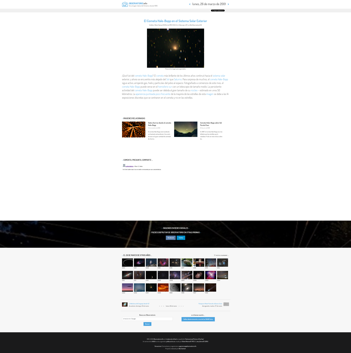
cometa (160, 75)
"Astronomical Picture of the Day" (194, 339)
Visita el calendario (221, 255)
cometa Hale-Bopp (143, 75)
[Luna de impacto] (175, 287)
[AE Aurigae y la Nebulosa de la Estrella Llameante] (163, 262)
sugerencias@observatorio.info (187, 346)
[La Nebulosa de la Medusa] (139, 262)
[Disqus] (175, 186)
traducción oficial (171, 339)
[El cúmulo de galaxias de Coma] (175, 262)
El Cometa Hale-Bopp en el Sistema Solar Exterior (175, 21)
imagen (209, 94)
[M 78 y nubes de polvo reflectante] (222, 262)
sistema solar (219, 75)
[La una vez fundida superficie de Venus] (163, 287)
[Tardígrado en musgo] (186, 262)
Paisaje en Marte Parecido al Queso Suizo (210, 304)
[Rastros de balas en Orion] (186, 275)
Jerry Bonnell (200, 341)
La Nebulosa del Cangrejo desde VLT (139, 304)
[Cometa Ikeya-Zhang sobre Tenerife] (139, 287)
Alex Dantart (182, 349)
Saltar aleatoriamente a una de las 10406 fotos (198, 319)
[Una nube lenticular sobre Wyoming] (127, 287)
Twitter (181, 238)
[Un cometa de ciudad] (198, 287)
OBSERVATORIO (136, 3)
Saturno (178, 79)
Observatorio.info (158, 339)
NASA (153, 341)
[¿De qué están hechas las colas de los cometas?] (210, 287)
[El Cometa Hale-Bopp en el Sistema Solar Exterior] (151, 287)
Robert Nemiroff (186, 341)
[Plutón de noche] (127, 262)
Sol (167, 79)
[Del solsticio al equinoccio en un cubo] (198, 262)
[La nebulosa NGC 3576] (175, 275)
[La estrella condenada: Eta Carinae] (198, 275)
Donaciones (158, 346)
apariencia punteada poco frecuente (153, 94)
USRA (206, 341)
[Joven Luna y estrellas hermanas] (151, 275)
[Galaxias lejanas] (186, 287)
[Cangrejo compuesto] (210, 275)
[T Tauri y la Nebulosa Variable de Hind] (139, 275)
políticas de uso (170, 341)
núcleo (194, 90)
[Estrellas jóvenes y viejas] (163, 275)
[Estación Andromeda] (151, 262)
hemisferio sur (165, 86)
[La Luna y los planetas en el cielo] (222, 275)
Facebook (171, 238)
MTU (193, 341)
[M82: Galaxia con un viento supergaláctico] (127, 275)
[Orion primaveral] (210, 262)
